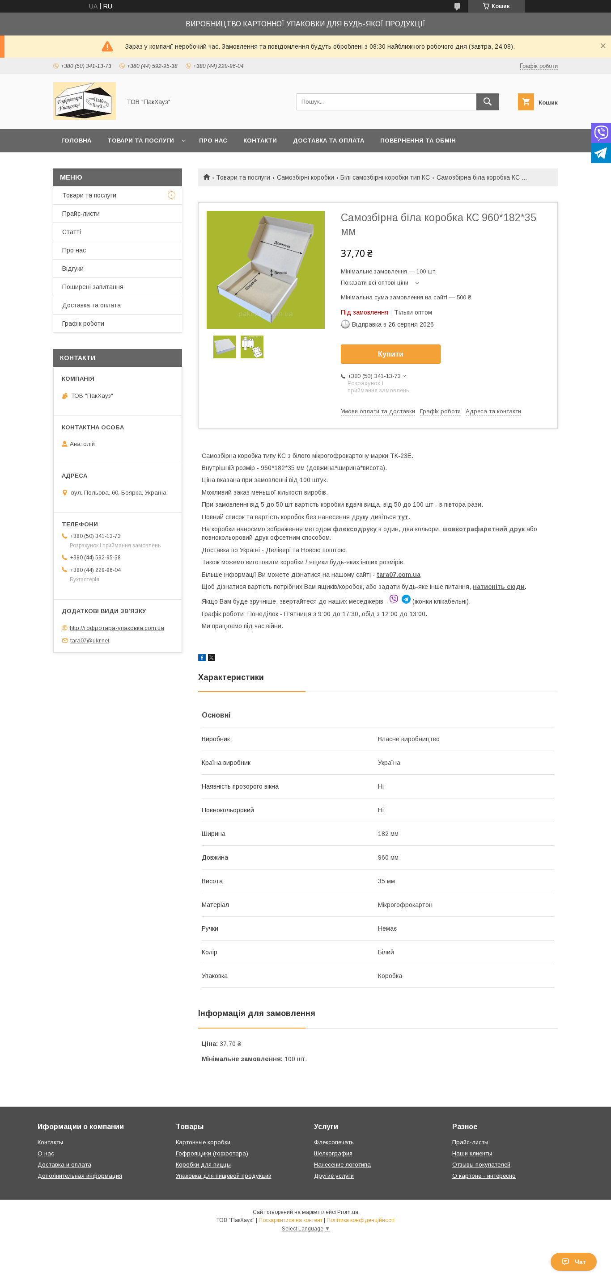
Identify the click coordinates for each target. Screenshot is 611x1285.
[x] (211, 659)
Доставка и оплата (64, 1164)
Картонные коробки (203, 1142)
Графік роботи (83, 323)
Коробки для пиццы (203, 1164)
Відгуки (73, 268)
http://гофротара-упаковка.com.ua (117, 627)
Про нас (213, 140)
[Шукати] (487, 101)
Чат (580, 1261)
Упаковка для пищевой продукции (224, 1175)
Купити (390, 354)
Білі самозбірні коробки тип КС (385, 177)
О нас (46, 1153)
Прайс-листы (470, 1142)
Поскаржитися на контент (290, 1220)
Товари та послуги (140, 140)
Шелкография (333, 1153)
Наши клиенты (472, 1153)
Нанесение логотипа (342, 1164)
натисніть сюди (499, 586)
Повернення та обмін (418, 140)
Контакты (50, 1142)
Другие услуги (334, 1175)
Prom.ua (347, 1212)
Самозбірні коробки (305, 177)
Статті (71, 231)
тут (403, 517)
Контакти (260, 140)
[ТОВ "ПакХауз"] (84, 117)
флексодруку (355, 529)
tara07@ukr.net (89, 640)
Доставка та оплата (328, 140)
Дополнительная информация (80, 1175)
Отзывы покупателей (481, 1164)
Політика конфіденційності (361, 1220)
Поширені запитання (92, 286)
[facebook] (202, 659)
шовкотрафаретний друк (483, 529)
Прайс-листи (81, 213)
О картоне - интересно (484, 1175)
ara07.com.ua (399, 574)
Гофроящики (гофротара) (212, 1153)
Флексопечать (334, 1142)
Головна (76, 140)
